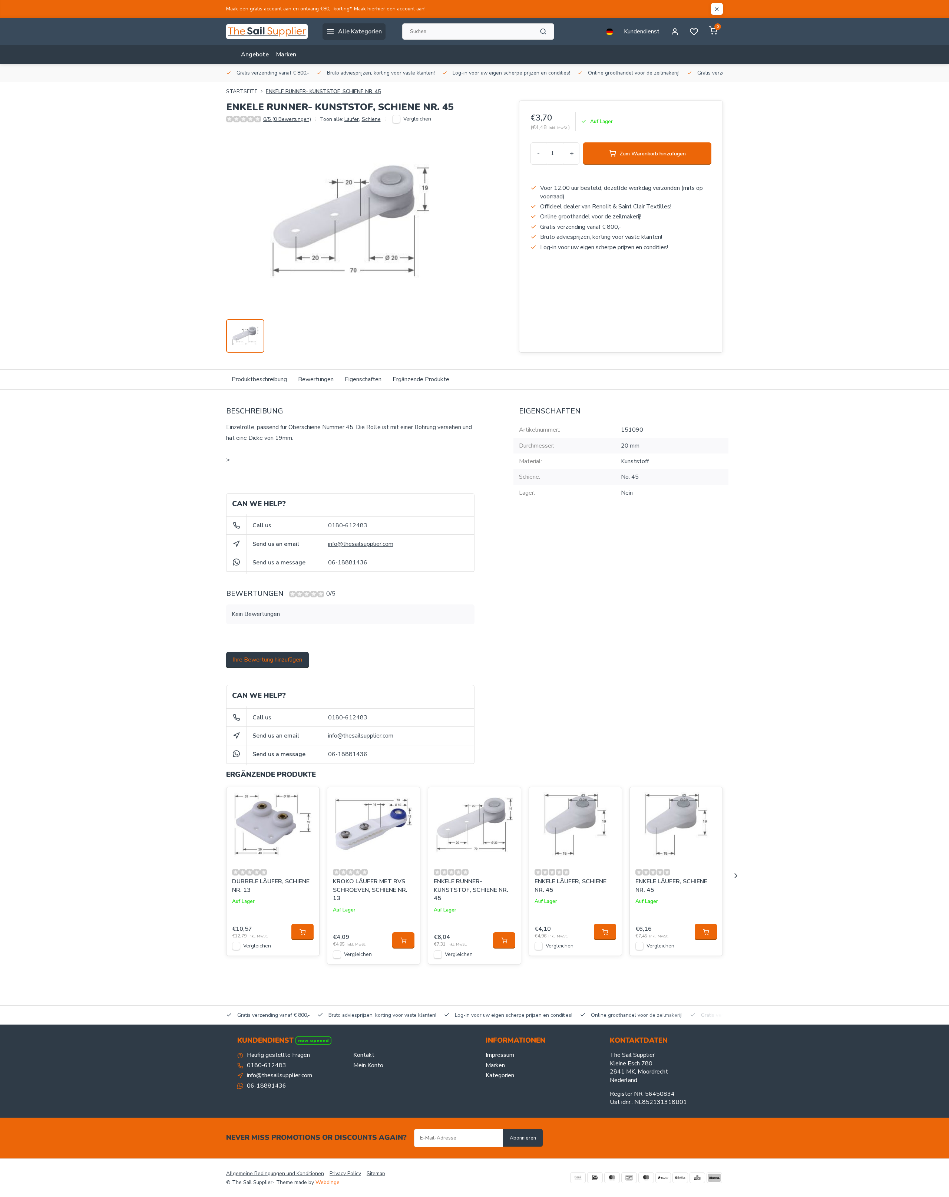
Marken (286, 54)
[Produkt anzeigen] (302, 932)
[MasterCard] (612, 1177)
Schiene (371, 119)
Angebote (255, 54)
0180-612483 (347, 525)
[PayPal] (663, 1177)
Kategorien (500, 1075)
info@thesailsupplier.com (360, 544)
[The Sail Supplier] (268, 31)
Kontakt (363, 1055)
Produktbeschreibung (259, 379)
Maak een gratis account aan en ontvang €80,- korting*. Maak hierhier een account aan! (326, 8)
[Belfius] (680, 1177)
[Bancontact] (629, 1177)
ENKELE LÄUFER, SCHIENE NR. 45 (570, 885)
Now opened (313, 1040)
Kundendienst (641, 31)
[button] (736, 876)
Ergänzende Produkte (421, 379)
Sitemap (376, 1173)
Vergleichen (417, 118)
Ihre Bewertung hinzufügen (267, 660)
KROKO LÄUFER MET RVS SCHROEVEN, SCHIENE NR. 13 (370, 889)
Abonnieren (523, 1138)
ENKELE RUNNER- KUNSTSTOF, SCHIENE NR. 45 (323, 91)
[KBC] (697, 1177)
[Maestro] (646, 1177)
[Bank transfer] (578, 1177)
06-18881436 (347, 562)
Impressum (500, 1055)
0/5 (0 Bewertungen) (287, 119)
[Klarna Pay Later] (714, 1177)
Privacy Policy (345, 1173)
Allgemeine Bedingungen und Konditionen (275, 1173)
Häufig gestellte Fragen (278, 1055)
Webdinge (327, 1182)
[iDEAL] (595, 1177)
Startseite (242, 91)
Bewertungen (316, 379)
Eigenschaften (363, 379)
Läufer (352, 119)
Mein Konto (368, 1065)
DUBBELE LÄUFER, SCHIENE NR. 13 (271, 885)
